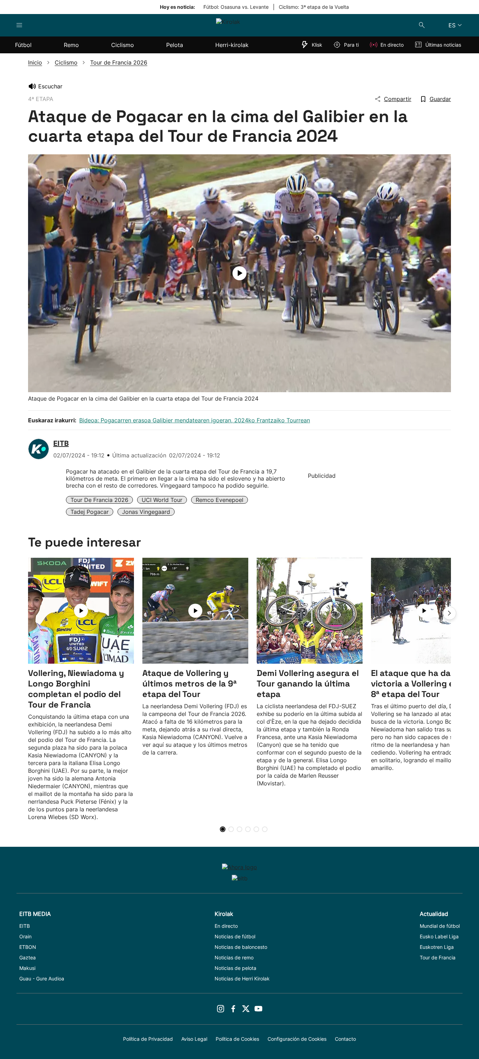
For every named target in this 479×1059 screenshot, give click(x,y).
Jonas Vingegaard (146, 511)
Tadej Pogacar (89, 511)
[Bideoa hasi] (239, 273)
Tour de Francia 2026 (99, 499)
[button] (449, 613)
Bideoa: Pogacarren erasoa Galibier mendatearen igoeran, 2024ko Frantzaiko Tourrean (194, 420)
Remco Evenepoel (219, 499)
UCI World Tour (162, 499)
